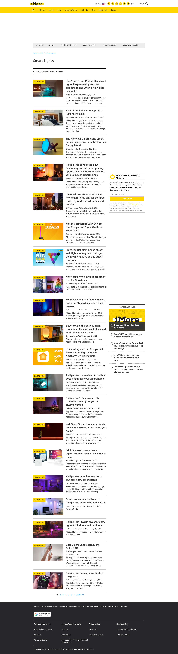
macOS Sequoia (89, 45)
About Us (103, 10)
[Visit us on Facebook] (108, 3)
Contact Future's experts (71, 624)
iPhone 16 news (109, 45)
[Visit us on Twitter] (112, 3)
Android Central (123, 634)
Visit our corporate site (117, 606)
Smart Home (38, 53)
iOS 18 (51, 45)
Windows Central (41, 640)
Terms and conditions (42, 624)
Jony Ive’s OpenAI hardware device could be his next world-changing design (128, 369)
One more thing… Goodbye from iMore (126, 326)
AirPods (84, 10)
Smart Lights (50, 53)
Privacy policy (94, 624)
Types (113, 10)
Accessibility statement (43, 629)
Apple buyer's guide (131, 45)
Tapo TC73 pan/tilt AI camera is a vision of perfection (128, 335)
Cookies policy (122, 624)
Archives (80, 595)
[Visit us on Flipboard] (128, 3)
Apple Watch (71, 10)
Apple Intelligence (68, 45)
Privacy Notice (136, 205)
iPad (59, 10)
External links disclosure (126, 629)
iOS (93, 10)
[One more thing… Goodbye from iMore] (127, 320)
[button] (143, 3)
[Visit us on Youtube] (116, 3)
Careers (64, 629)
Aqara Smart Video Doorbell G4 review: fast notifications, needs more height (128, 346)
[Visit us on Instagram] (120, 3)
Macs (51, 10)
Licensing (93, 629)
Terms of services (133, 203)
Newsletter (65, 634)
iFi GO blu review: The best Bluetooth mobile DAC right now (126, 357)
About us (37, 634)
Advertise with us (96, 634)
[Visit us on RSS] (124, 3)
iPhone (42, 10)
